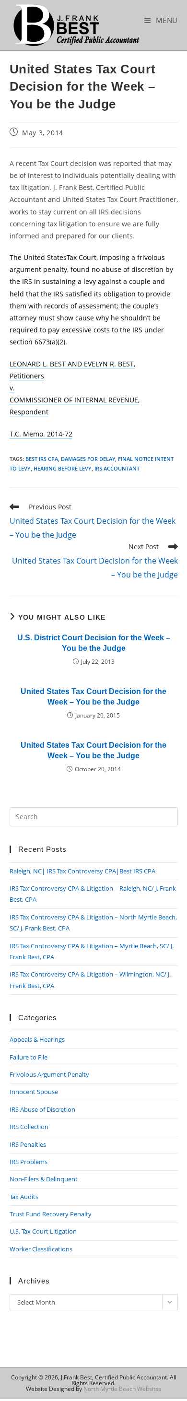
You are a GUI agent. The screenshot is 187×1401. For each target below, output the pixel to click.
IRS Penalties (28, 1144)
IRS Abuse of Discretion (42, 1109)
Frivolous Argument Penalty (49, 1074)
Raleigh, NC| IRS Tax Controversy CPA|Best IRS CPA (82, 871)
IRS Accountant (117, 468)
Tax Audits (24, 1196)
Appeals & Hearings (37, 1039)
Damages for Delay (88, 458)
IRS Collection (29, 1126)
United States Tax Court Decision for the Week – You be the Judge (93, 696)
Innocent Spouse (34, 1091)
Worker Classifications (41, 1249)
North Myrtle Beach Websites (122, 1389)
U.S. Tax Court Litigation (43, 1231)
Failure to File (28, 1057)
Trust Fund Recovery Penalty (51, 1214)
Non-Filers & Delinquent (44, 1179)
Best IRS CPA (41, 458)
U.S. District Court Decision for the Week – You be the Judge (93, 643)
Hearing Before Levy (63, 468)
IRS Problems (28, 1161)
